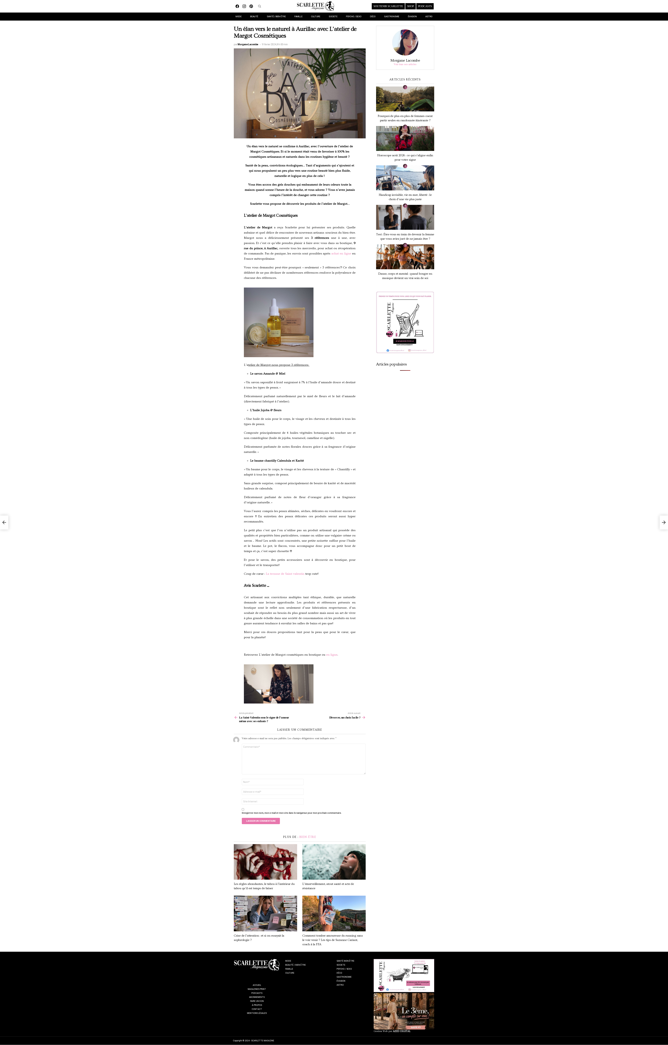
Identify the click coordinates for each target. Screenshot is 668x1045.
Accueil (257, 985)
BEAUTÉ (254, 16)
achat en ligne (341, 253)
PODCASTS (425, 6)
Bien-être (307, 837)
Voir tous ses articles (405, 64)
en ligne (331, 655)
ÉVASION (412, 16)
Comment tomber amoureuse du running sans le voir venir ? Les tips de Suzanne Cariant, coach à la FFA (332, 940)
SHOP (410, 6)
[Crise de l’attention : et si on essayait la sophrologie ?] (265, 913)
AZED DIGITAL (402, 1031)
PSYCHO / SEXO (353, 16)
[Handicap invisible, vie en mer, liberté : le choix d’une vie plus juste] (405, 177)
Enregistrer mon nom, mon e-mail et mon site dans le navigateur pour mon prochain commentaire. (292, 813)
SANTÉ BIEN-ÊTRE (345, 961)
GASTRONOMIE (391, 16)
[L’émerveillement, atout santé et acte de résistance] (334, 862)
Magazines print (257, 989)
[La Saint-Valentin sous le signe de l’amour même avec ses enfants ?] (4, 522)
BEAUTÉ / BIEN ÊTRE (295, 965)
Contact (257, 1009)
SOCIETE (333, 16)
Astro (428, 16)
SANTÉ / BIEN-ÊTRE (276, 16)
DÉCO (372, 16)
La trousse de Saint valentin (284, 574)
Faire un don (257, 1001)
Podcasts (256, 993)
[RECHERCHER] (259, 6)
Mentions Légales (257, 1013)
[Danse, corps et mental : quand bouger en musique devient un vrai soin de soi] (405, 256)
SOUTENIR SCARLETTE (388, 6)
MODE (238, 16)
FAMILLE (298, 16)
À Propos (257, 1005)
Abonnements (257, 997)
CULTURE (315, 16)
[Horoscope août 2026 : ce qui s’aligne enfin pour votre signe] (405, 138)
